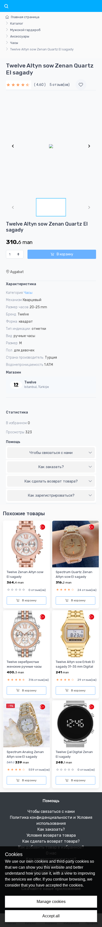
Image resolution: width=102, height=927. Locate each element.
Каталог (16, 23)
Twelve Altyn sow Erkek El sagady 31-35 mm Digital (75, 664)
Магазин (13, 372)
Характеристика (21, 284)
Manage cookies (51, 901)
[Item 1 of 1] (51, 146)
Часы (14, 43)
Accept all (51, 916)
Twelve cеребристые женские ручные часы (24, 664)
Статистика (17, 412)
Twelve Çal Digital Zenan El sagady (74, 754)
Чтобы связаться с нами (51, 452)
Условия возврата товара (51, 835)
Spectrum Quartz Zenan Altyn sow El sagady (74, 574)
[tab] (51, 453)
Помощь (13, 442)
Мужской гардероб (25, 30)
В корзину (64, 254)
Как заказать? (51, 467)
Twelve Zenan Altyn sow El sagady (25, 574)
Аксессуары (19, 36)
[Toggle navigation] (6, 6)
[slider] (18, 84)
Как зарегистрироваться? (51, 495)
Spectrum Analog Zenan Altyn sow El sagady (25, 754)
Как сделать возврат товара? (51, 481)
